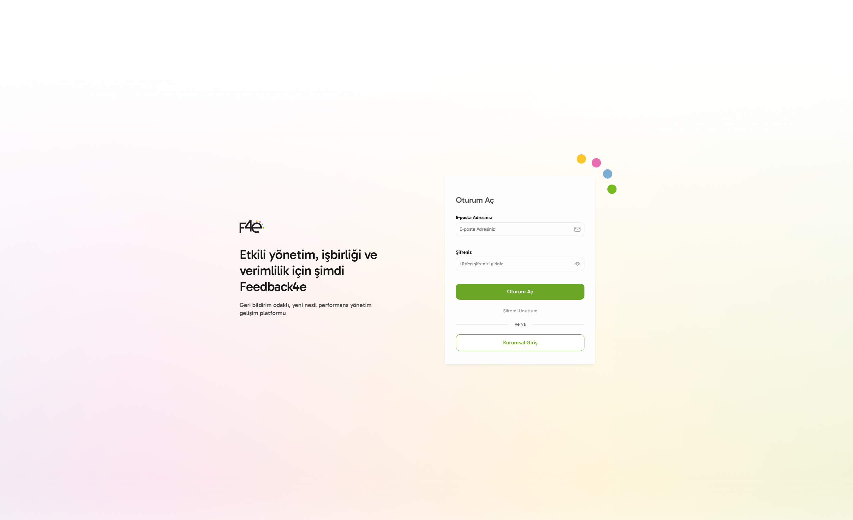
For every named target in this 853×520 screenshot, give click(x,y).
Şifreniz (464, 252)
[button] (577, 264)
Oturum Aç (520, 291)
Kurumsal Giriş (520, 342)
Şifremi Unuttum (520, 311)
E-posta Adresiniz (474, 217)
